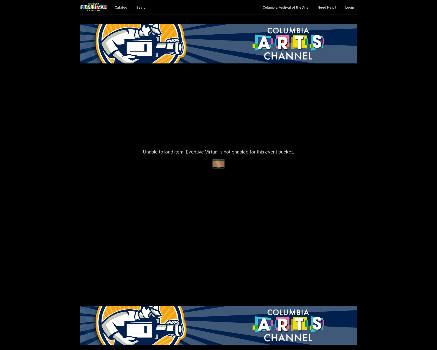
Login (349, 7)
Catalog (121, 7)
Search (141, 7)
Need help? (327, 7)
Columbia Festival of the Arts (285, 7)
